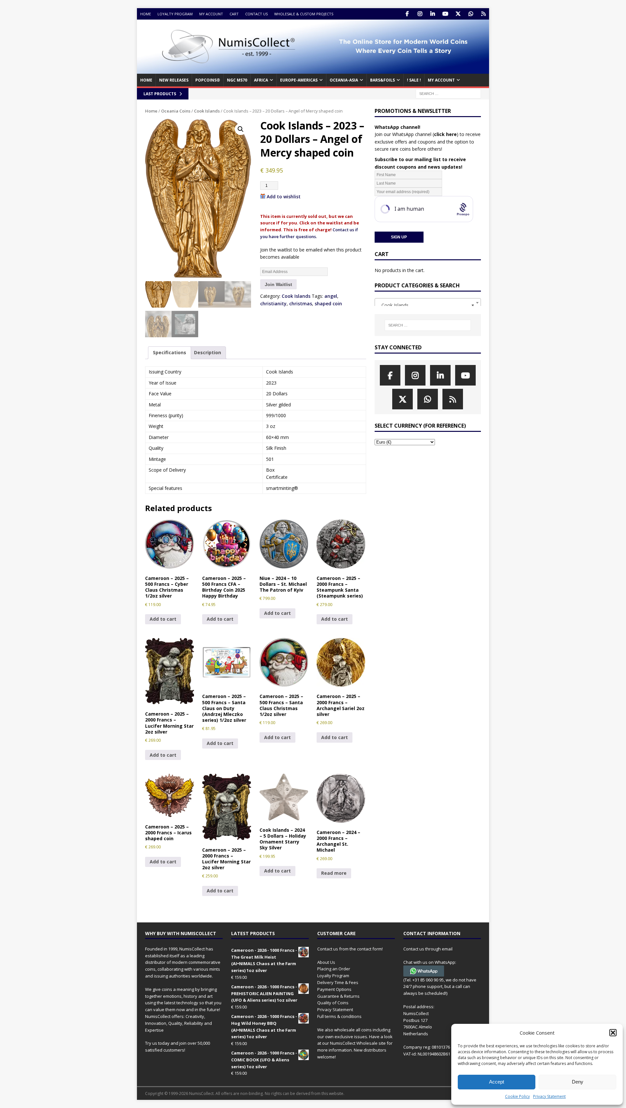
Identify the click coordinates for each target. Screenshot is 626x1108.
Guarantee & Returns (338, 996)
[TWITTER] (458, 14)
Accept (496, 1082)
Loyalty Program (175, 13)
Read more (334, 873)
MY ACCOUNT (441, 80)
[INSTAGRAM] (419, 14)
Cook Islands (207, 111)
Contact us (256, 13)
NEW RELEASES (173, 80)
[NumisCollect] (313, 70)
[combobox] (428, 302)
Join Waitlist (278, 284)
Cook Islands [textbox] (426, 305)
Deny (577, 1082)
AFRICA (261, 80)
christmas (300, 303)
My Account (211, 13)
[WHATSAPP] (470, 14)
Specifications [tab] (169, 352)
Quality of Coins (333, 1003)
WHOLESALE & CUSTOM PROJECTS (303, 13)
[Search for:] (448, 93)
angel (330, 296)
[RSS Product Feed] (483, 14)
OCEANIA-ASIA (344, 80)
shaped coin (328, 303)
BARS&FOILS (382, 80)
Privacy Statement (549, 1096)
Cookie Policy (517, 1096)
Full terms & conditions (339, 1016)
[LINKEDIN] (432, 14)
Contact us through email (428, 949)
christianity (273, 303)
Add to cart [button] (163, 619)
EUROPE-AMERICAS (299, 80)
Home (145, 13)
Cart (234, 13)
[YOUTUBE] (445, 14)
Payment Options (334, 989)
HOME (146, 80)
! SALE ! (414, 80)
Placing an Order (333, 969)
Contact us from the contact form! (350, 949)
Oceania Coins (175, 111)
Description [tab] (207, 352)
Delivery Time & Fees (337, 982)
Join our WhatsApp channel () (416, 134)
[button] (613, 1032)
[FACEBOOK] (407, 14)
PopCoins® (207, 80)
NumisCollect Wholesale (354, 1043)
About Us (326, 962)
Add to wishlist (284, 196)
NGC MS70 (237, 80)
